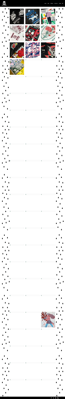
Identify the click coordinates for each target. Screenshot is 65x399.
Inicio (45, 3)
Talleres (51, 3)
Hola (48, 3)
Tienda (60, 3)
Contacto (56, 3)
